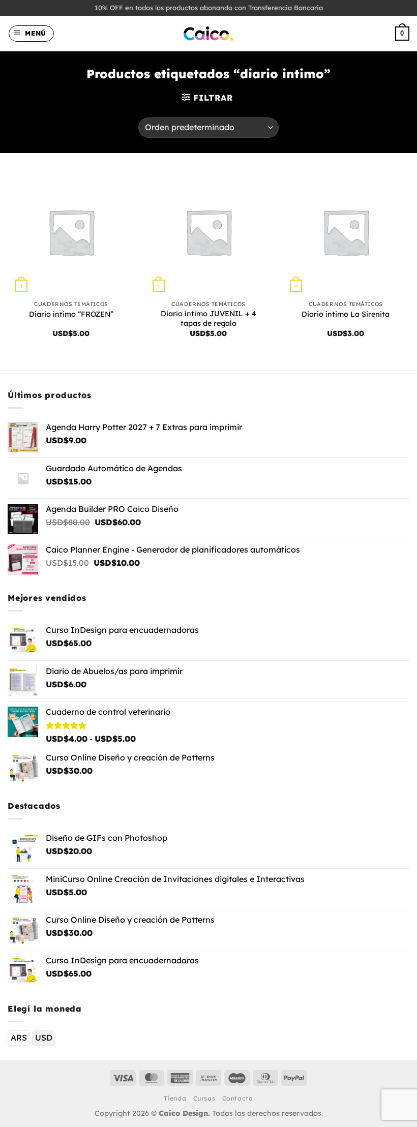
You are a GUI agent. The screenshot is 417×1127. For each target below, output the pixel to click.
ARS (19, 1037)
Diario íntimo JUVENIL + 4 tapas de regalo (208, 318)
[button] (31, 33)
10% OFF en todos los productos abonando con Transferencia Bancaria (209, 8)
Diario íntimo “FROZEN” (71, 314)
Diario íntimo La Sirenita (346, 314)
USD (43, 1037)
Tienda (175, 1098)
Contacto (237, 1098)
